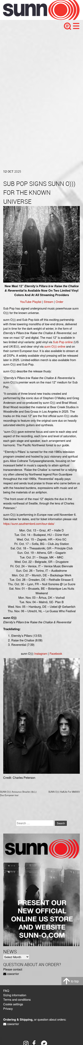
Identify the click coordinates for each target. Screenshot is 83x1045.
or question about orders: (34, 1019)
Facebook (56, 653)
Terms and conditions (17, 999)
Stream (48, 301)
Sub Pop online (63, 342)
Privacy (8, 1008)
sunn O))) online (54, 346)
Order (59, 301)
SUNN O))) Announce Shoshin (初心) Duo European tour (18, 793)
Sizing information (14, 995)
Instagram (40, 653)
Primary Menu (76, 26)
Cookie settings (13, 1004)
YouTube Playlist (30, 301)
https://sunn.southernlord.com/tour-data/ (28, 523)
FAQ (6, 990)
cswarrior (13, 973)
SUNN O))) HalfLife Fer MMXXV (64, 791)
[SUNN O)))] (38, 19)
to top (75, 981)
